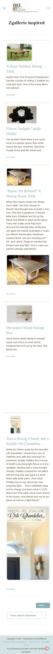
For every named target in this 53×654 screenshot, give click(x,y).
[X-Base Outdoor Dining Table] (15, 52)
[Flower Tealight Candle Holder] (15, 114)
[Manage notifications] (47, 648)
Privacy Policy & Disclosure (15, 642)
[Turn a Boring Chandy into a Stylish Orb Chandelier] (15, 425)
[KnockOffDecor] (26, 8)
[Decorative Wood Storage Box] (15, 314)
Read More (10, 95)
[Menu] (4, 8)
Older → (43, 605)
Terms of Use (34, 642)
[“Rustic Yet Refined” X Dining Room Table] (15, 177)
